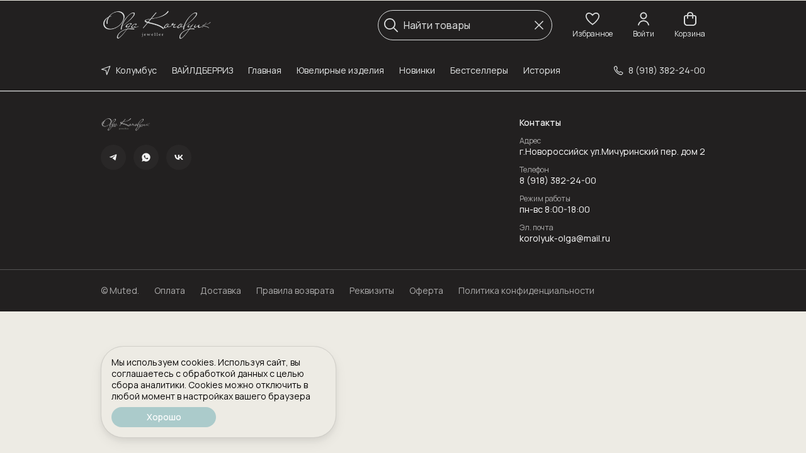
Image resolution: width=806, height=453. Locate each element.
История (541, 70)
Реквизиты (371, 290)
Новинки (417, 70)
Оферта (426, 290)
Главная (264, 70)
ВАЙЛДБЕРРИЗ (202, 70)
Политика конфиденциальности (526, 290)
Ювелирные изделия (340, 70)
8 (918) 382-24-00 (557, 180)
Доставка (220, 290)
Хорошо (164, 417)
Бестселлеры (479, 70)
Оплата (169, 290)
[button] (592, 25)
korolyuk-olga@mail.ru (564, 238)
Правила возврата (295, 290)
